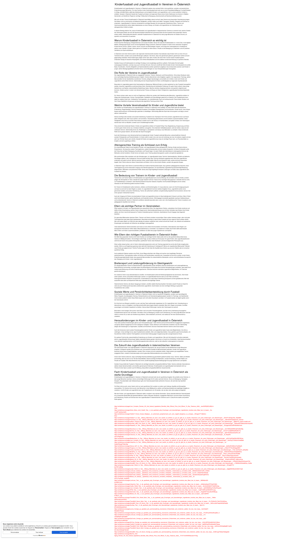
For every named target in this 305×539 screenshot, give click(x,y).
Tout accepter (64, 532)
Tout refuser (39, 532)
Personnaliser (15, 532)
